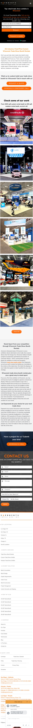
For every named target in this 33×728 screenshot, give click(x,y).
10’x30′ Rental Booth (6, 602)
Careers (3, 665)
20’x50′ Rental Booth (6, 611)
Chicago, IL (3, 541)
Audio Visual (4, 579)
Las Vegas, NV (4, 529)
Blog (2, 640)
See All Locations (5, 544)
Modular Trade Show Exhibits (8, 560)
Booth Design (4, 573)
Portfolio (3, 630)
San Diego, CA (4, 532)
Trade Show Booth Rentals (7, 554)
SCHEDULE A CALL (16, 444)
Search (17, 30)
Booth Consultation (5, 570)
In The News (4, 643)
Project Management (6, 586)
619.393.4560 (27, 681)
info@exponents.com (7, 683)
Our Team (3, 627)
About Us (3, 624)
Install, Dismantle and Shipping (8, 589)
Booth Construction (5, 583)
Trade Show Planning (17, 661)
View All (16, 332)
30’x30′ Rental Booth (6, 614)
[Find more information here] (18, 713)
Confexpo (3, 656)
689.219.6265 (25, 690)
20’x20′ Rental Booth (6, 605)
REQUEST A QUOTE (16, 83)
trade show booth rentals (14, 362)
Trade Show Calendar (18, 656)
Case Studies (4, 633)
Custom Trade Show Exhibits (8, 557)
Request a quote (16, 36)
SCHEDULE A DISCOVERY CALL (16, 88)
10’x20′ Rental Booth (6, 599)
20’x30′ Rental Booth (6, 608)
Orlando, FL (4, 535)
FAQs (2, 661)
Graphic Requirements (6, 576)
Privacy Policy (15, 665)
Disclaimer (3, 669)
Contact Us (3, 646)
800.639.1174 (17, 681)
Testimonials (4, 637)
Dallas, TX (3, 538)
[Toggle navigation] (30, 3)
